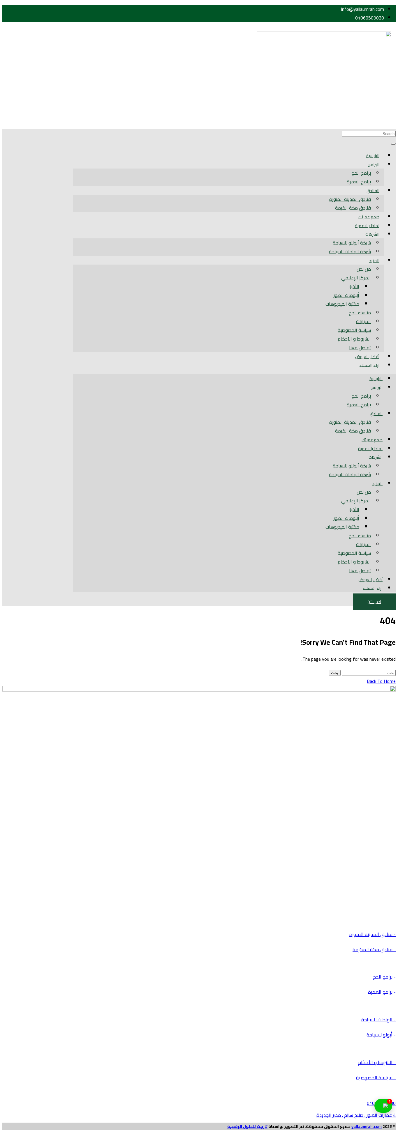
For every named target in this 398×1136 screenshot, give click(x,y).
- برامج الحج (384, 976)
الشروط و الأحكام (354, 338)
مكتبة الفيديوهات (342, 303)
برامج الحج (361, 173)
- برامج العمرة (382, 992)
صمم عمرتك (368, 217)
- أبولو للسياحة (381, 1034)
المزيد (374, 260)
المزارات (363, 321)
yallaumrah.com (366, 1126)
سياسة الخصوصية (354, 330)
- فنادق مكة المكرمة (374, 949)
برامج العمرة (359, 181)
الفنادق (373, 190)
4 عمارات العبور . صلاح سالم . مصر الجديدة (356, 1115)
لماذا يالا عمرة (367, 225)
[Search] (393, 144)
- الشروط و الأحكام (377, 1062)
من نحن (364, 269)
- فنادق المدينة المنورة (372, 934)
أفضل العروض (367, 356)
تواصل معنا (360, 347)
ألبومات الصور (346, 295)
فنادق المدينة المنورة (350, 199)
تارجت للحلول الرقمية (247, 1126)
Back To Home (381, 681)
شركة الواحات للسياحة (350, 251)
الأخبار (353, 286)
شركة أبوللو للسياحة (352, 242)
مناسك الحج (360, 312)
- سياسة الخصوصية (376, 1077)
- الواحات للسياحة (378, 1019)
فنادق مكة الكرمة (353, 207)
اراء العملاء (369, 365)
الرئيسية (372, 155)
